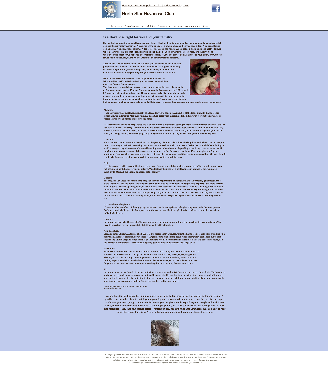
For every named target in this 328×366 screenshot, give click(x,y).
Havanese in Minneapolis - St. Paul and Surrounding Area (155, 5)
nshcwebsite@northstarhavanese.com (146, 362)
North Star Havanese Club (148, 13)
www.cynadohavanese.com (112, 288)
